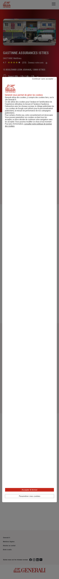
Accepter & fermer (29, 490)
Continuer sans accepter (42, 79)
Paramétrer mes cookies (29, 496)
